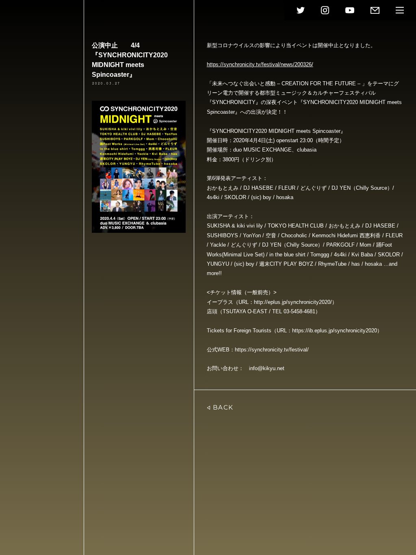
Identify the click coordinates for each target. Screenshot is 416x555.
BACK (223, 407)
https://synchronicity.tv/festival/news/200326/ (260, 64)
